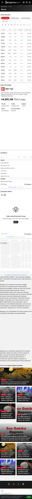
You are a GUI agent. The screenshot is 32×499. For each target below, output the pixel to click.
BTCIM (3, 67)
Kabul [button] (29, 497)
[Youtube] (23, 484)
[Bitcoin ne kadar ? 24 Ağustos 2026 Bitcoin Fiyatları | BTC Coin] (7, 467)
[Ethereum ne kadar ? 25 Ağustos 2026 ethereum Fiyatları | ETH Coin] (7, 411)
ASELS (3, 53)
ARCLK (3, 50)
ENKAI (2, 80)
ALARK (3, 43)
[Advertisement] (16, 332)
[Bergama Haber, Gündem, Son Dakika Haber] (12, 2)
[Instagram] (9, 484)
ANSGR (3, 47)
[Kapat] (30, 490)
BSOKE (3, 63)
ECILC (2, 77)
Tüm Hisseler (5, 18)
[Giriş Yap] (27, 2)
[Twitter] (13, 484)
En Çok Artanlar (15, 18)
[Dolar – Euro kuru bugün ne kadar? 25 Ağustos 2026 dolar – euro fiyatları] (7, 394)
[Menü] (2, 2)
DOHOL (3, 73)
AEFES (3, 33)
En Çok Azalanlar (25, 18)
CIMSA (3, 70)
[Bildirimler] (30, 2)
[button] (24, 2)
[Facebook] (18, 484)
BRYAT (3, 60)
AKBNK (3, 37)
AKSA (2, 40)
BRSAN (3, 57)
